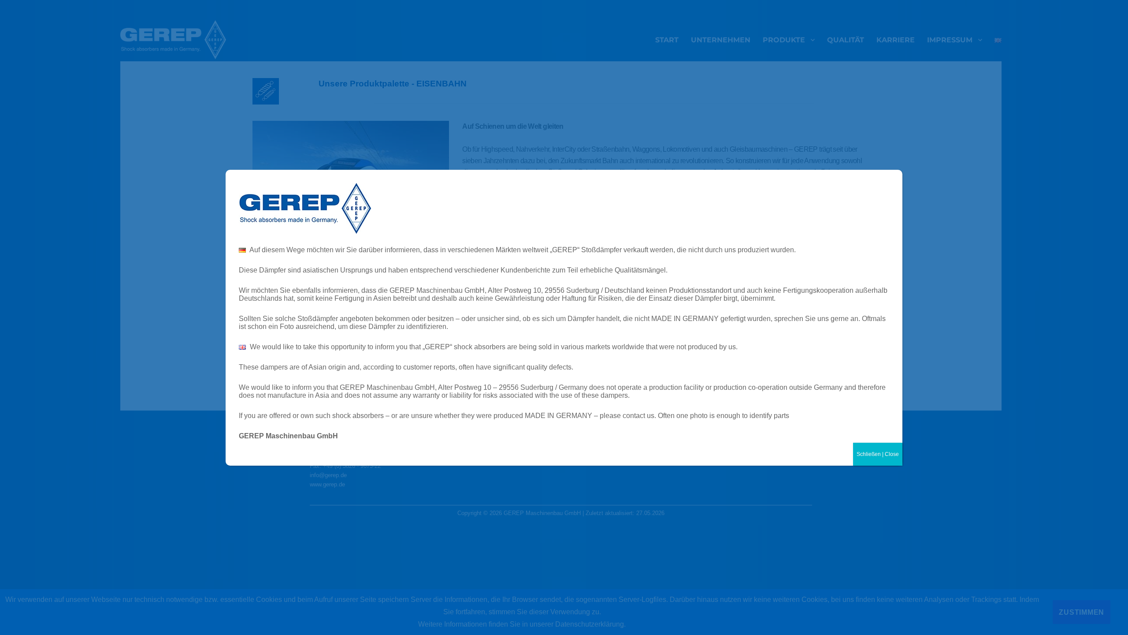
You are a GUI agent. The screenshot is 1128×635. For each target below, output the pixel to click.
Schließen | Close (878, 454)
